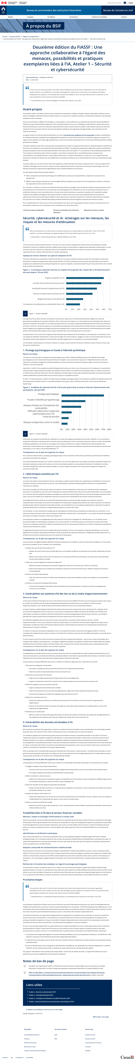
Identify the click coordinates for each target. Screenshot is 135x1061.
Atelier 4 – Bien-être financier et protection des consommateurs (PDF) (51, 1001)
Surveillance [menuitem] (51, 17)
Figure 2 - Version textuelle (38, 434)
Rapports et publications (31, 36)
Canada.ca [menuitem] (5, 1057)
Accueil (4, 36)
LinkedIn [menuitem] (87, 1051)
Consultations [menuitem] (73, 17)
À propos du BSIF (14, 36)
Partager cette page (102, 1017)
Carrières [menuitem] (124, 17)
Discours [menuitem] (27, 1039)
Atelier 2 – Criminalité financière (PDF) (41, 995)
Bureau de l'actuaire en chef (118, 10)
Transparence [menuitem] (19, 1057)
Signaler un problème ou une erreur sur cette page (45, 1009)
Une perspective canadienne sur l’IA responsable (79, 135)
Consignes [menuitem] (30, 17)
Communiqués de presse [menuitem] (31, 1035)
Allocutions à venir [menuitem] (30, 1047)
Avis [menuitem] (12, 1057)
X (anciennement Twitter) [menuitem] (93, 1043)
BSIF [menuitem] (56, 1035)
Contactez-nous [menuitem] (90, 1035)
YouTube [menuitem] (88, 1047)
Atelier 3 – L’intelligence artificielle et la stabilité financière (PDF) (49, 998)
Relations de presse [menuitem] (30, 1043)
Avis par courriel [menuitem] (90, 1039)
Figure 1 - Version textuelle (38, 313)
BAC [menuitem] (56, 1039)
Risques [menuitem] (10, 17)
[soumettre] (125, 3)
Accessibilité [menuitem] (29, 1057)
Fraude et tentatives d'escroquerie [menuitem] (35, 1051)
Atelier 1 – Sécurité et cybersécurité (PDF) (42, 992)
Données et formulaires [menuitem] (99, 17)
